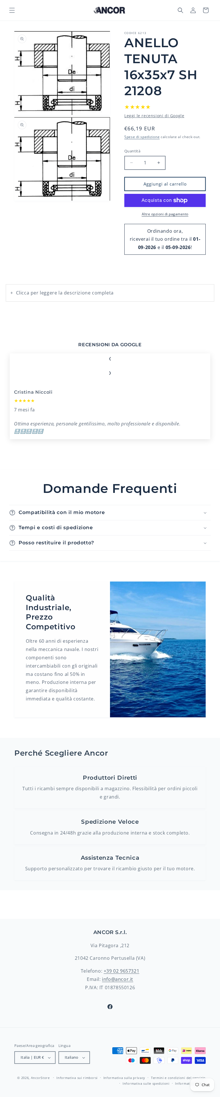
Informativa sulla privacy (124, 1078)
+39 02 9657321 (121, 971)
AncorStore (40, 1078)
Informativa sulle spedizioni (146, 1083)
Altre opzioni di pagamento (165, 214)
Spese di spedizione (142, 136)
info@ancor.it (117, 979)
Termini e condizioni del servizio (178, 1078)
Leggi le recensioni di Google (154, 115)
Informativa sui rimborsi (77, 1078)
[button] (12, 10)
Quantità (132, 151)
